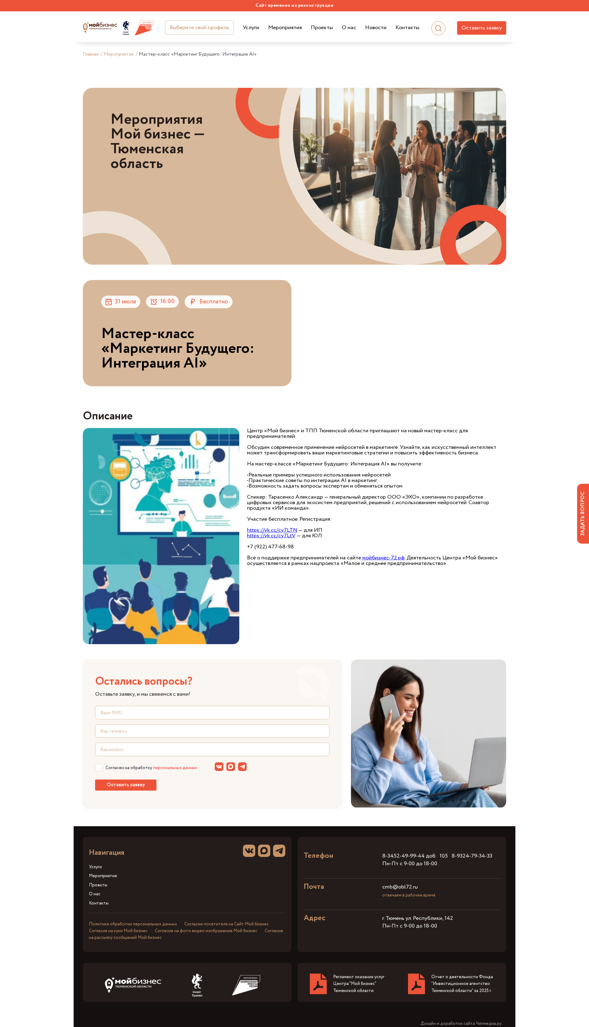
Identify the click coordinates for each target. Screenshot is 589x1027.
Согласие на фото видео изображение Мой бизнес (206, 931)
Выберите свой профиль (199, 28)
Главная (90, 54)
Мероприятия (285, 28)
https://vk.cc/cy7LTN (272, 530)
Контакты (407, 28)
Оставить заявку (481, 28)
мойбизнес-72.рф (383, 558)
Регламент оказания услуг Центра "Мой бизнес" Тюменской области (358, 984)
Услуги (251, 28)
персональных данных (175, 768)
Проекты (322, 28)
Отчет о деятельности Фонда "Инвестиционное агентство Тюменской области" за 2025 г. (462, 984)
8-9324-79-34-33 (472, 856)
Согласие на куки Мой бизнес (118, 931)
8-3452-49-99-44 (403, 856)
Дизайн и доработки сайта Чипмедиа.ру (461, 1024)
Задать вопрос (582, 513)
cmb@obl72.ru (400, 887)
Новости (376, 28)
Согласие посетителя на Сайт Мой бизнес (226, 924)
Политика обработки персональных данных (133, 924)
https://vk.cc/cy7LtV (271, 536)
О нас (349, 28)
